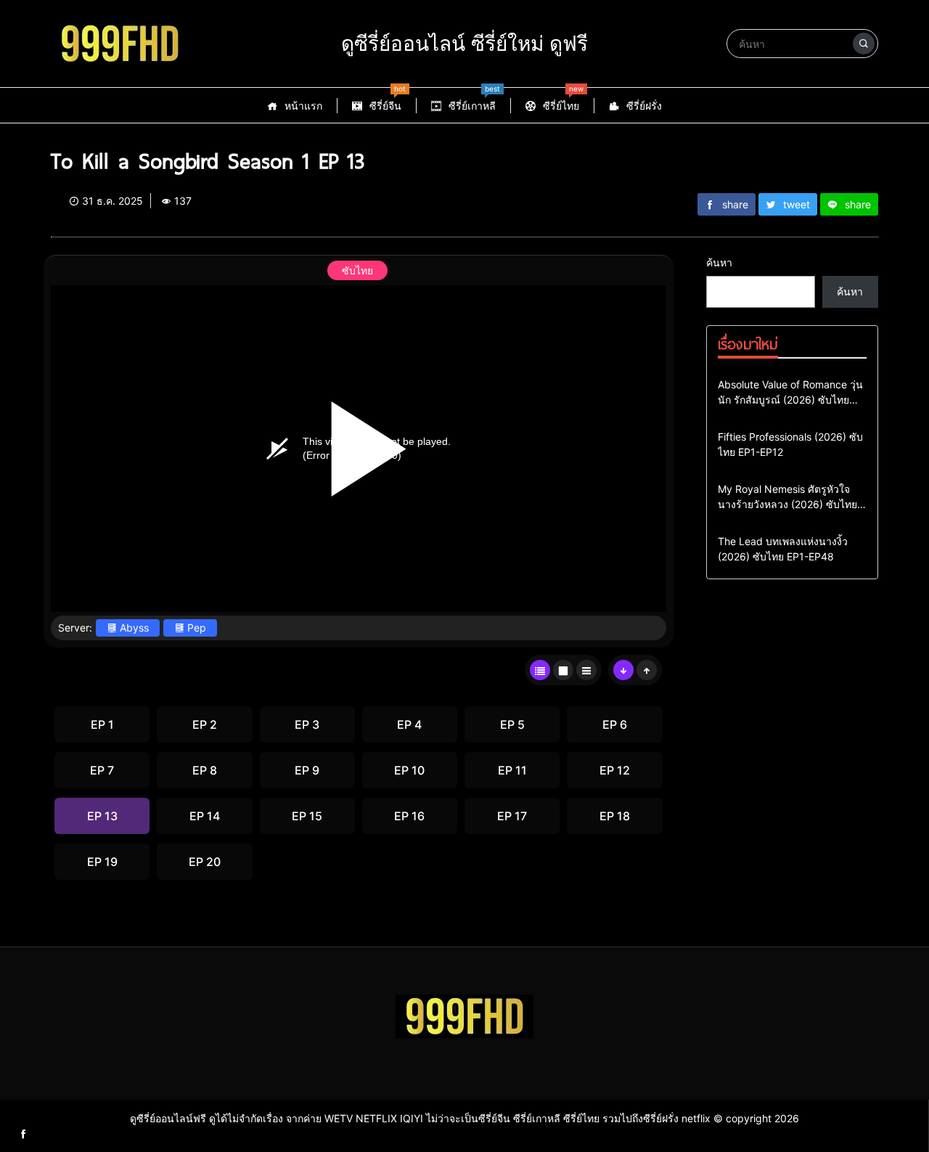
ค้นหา (719, 262)
